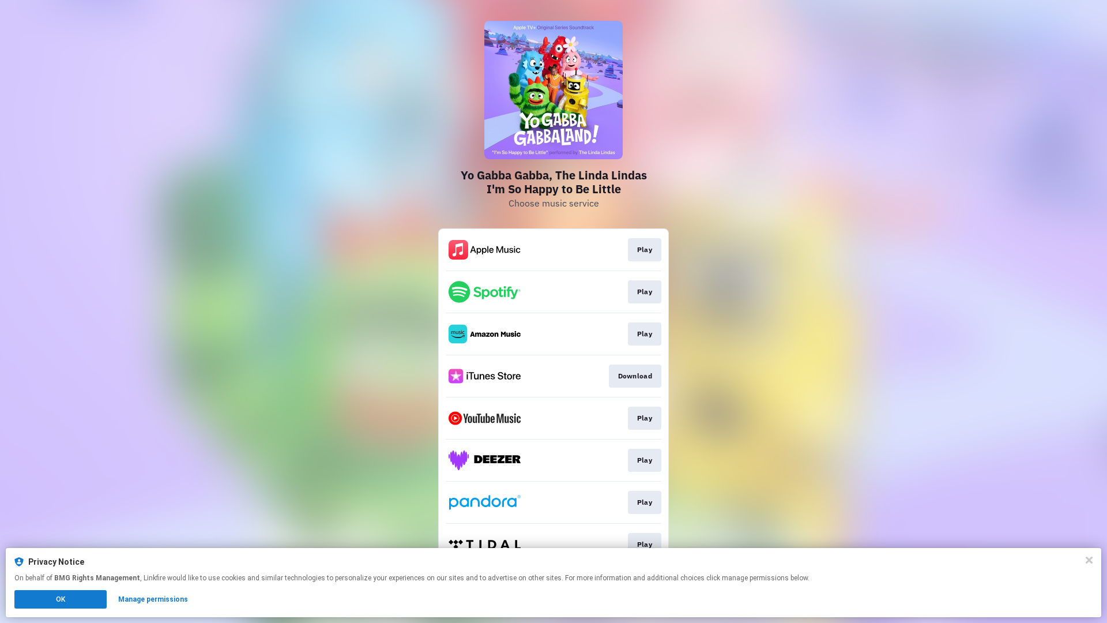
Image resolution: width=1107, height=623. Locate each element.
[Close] (1089, 560)
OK (60, 599)
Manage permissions (153, 599)
